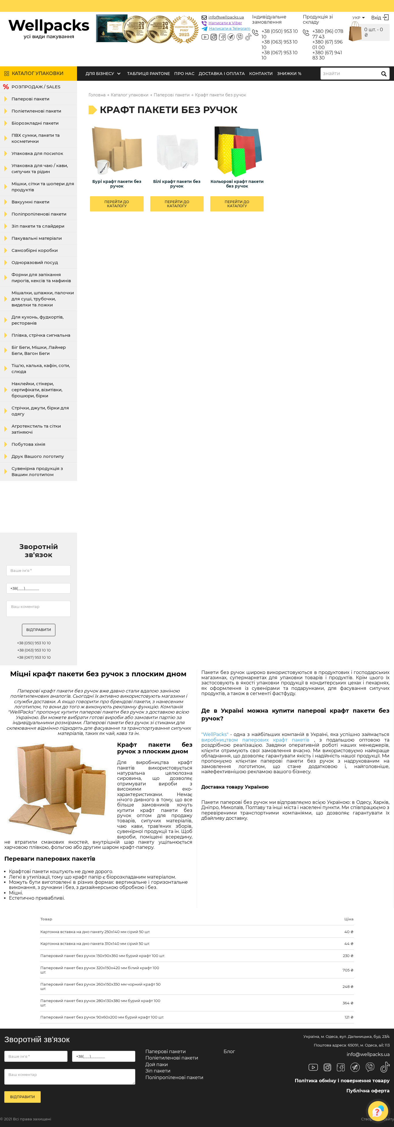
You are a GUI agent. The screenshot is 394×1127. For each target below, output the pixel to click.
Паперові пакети (30, 99)
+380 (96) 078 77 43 (327, 34)
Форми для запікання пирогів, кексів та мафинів (41, 277)
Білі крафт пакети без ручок (176, 184)
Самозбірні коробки (35, 250)
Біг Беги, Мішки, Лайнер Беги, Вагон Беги (39, 350)
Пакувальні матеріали (37, 238)
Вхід (376, 17)
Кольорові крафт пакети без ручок (237, 184)
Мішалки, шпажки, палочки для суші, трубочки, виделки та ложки (43, 299)
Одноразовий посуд (35, 262)
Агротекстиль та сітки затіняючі (36, 429)
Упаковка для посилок (37, 153)
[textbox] (333, 74)
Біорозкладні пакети (35, 123)
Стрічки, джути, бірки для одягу (40, 411)
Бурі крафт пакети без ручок (116, 184)
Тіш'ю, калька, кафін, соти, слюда (41, 368)
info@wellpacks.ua (226, 17)
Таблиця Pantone (148, 73)
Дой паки (156, 1064)
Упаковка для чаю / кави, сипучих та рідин (40, 168)
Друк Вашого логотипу (38, 456)
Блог (229, 1051)
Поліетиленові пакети (36, 111)
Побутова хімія (28, 444)
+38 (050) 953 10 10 (280, 34)
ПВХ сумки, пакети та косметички (36, 138)
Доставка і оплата (222, 73)
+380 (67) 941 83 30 (327, 55)
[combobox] (355, 74)
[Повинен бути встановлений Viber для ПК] (239, 37)
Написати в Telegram (229, 28)
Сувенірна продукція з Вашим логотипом (37, 471)
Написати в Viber (225, 22)
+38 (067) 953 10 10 (280, 55)
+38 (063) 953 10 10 (280, 45)
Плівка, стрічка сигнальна (41, 335)
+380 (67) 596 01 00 (327, 45)
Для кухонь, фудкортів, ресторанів (37, 320)
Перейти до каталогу (116, 204)
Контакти (261, 73)
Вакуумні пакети (30, 202)
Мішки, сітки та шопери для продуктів (43, 186)
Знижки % (289, 73)
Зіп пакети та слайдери (38, 226)
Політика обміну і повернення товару (342, 1080)
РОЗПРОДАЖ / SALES (36, 86)
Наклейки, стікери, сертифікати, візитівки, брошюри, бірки (37, 389)
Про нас (184, 73)
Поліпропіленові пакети (39, 214)
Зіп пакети (157, 1071)
